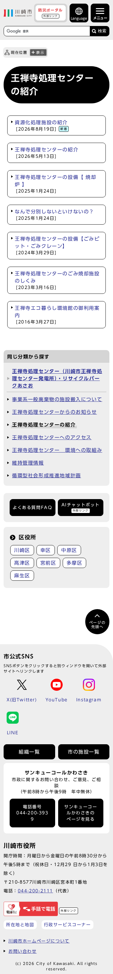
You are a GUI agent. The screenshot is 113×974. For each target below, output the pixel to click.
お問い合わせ (22, 951)
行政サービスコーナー (67, 924)
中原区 (69, 550)
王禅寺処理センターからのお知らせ (54, 412)
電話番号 (32, 813)
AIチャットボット (80, 507)
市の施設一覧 (84, 751)
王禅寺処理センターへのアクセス (52, 437)
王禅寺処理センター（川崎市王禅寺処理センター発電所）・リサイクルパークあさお (57, 378)
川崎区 (22, 550)
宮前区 (48, 562)
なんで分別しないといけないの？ (54, 214)
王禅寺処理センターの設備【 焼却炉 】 (55, 184)
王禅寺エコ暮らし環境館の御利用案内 (57, 315)
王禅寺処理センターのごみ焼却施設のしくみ (57, 280)
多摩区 (75, 562)
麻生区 (22, 575)
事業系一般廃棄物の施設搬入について (57, 399)
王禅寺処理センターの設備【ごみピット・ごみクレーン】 (57, 245)
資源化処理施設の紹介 (41, 125)
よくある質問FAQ (32, 507)
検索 (102, 31)
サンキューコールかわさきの (80, 813)
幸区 (45, 550)
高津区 (22, 562)
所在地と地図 (20, 924)
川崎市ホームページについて (39, 941)
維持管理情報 (28, 462)
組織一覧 (29, 751)
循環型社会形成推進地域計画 (46, 475)
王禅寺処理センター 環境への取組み (57, 450)
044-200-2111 (35, 890)
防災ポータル (50, 12)
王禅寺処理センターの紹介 (46, 152)
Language (79, 18)
